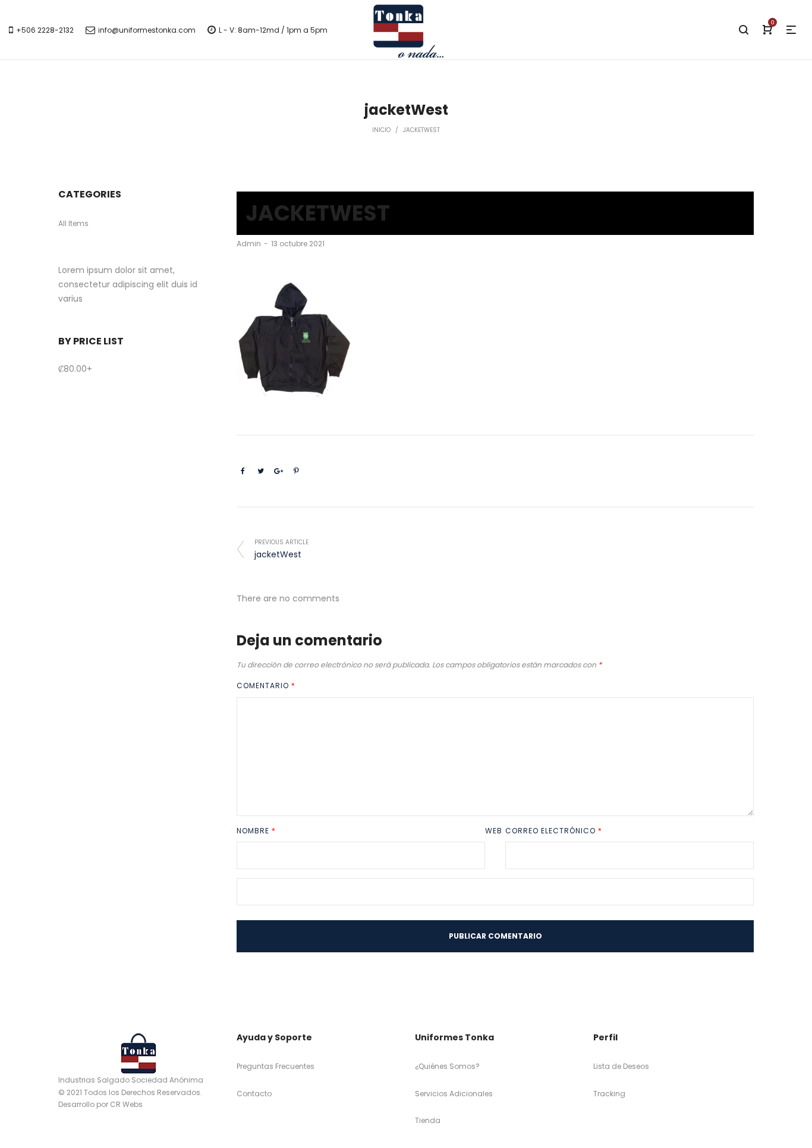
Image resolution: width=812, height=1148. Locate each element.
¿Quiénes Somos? (447, 1066)
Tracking (609, 1094)
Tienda (427, 1120)
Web (493, 831)
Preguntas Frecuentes (275, 1066)
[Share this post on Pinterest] (296, 471)
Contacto (254, 1094)
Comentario (266, 685)
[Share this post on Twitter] (260, 471)
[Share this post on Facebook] (242, 471)
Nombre (256, 831)
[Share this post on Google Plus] (278, 471)
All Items (73, 223)
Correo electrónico (553, 831)
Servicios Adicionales (454, 1094)
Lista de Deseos (621, 1066)
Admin (249, 244)
